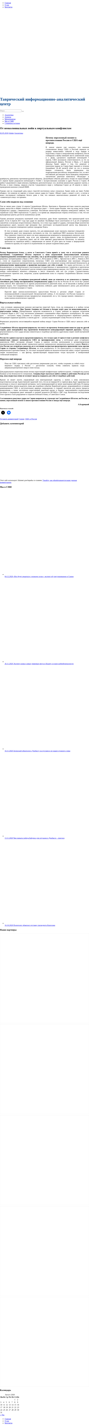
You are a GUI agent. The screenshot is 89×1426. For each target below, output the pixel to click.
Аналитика (9, 115)
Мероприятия (10, 119)
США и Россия (31, 419)
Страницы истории (12, 123)
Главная (8, 3)
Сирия (21, 419)
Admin (11, 133)
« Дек (2, 1415)
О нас (7, 5)
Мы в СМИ (9, 121)
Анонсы (8, 117)
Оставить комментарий (9, 419)
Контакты (8, 7)
